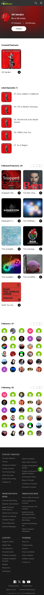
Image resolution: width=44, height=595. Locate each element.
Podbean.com (30, 593)
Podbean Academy (9, 555)
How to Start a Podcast (30, 497)
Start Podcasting (28, 459)
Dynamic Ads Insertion (10, 504)
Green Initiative (27, 555)
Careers (25, 548)
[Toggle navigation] (41, 3)
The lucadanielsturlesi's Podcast (8, 277)
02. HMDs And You (22, 132)
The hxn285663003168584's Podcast (30, 277)
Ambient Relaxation (9, 526)
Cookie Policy (27, 586)
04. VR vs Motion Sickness (26, 107)
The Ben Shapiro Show (30, 193)
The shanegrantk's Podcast (30, 249)
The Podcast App (8, 472)
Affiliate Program (28, 559)
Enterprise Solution (9, 465)
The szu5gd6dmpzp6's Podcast (8, 249)
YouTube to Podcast (29, 484)
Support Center (8, 542)
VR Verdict (6, 72)
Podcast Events (8, 552)
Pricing (4, 462)
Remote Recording (9, 479)
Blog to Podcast (28, 480)
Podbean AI (6, 482)
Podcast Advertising (9, 500)
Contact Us (26, 562)
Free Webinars (7, 548)
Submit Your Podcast (10, 513)
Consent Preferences (27, 589)
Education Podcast (29, 487)
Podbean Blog (27, 545)
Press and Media (28, 552)
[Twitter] (19, 582)
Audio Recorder (8, 475)
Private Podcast (8, 468)
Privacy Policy (14, 586)
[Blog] (24, 582)
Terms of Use (11, 589)
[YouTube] (28, 582)
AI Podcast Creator (29, 477)
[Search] (35, 3)
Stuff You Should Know (8, 305)
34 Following (30, 23)
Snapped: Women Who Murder (8, 193)
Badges (5, 564)
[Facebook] (15, 582)
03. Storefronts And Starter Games (26, 120)
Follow (19, 29)
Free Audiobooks (8, 523)
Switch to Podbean (9, 516)
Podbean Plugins (8, 520)
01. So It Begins (21, 145)
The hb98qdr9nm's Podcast (30, 221)
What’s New (6, 545)
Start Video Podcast (29, 462)
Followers (16, 23)
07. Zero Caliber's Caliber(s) (26, 94)
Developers (6, 571)
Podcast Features (8, 458)
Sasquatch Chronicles (8, 221)
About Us (25, 542)
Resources (6, 568)
